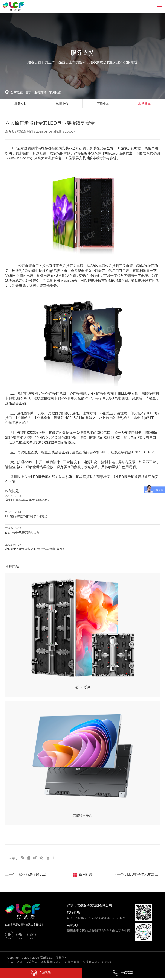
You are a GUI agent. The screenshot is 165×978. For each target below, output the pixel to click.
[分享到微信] (22, 857)
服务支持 (41, 92)
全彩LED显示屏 (119, 148)
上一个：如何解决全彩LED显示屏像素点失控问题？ (28, 874)
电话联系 (127, 972)
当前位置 (18, 92)
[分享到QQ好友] (28, 857)
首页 (29, 92)
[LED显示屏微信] (20, 935)
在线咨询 (45, 972)
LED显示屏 (39, 477)
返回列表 (86, 874)
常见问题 (55, 92)
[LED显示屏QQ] (9, 935)
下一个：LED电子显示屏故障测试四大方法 (136, 874)
